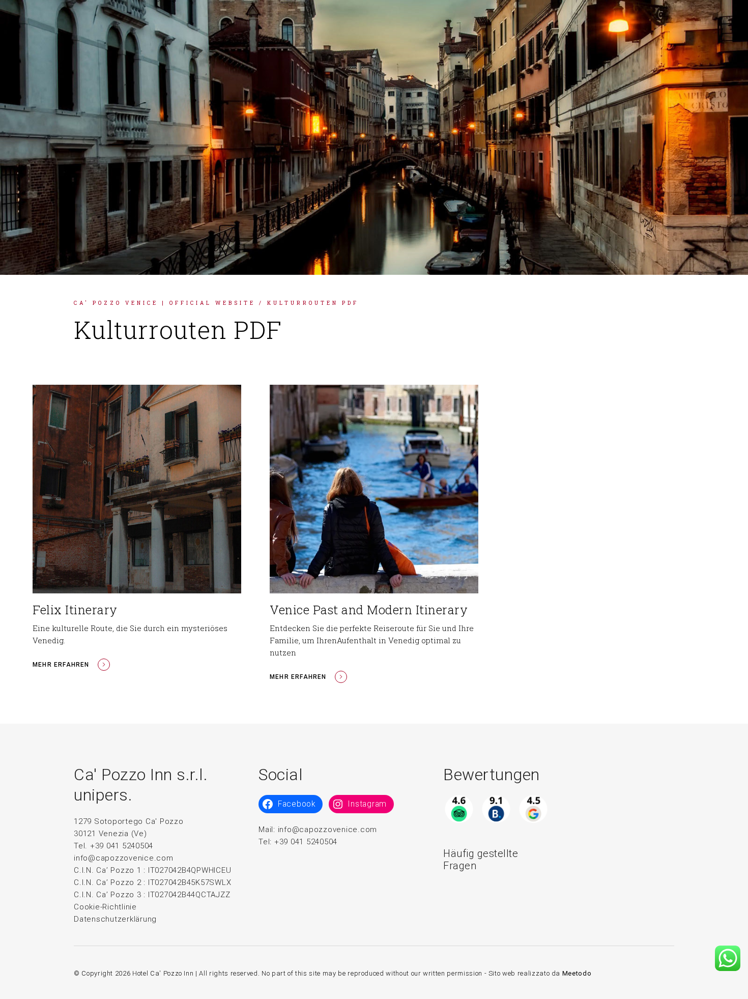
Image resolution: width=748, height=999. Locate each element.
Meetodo (577, 973)
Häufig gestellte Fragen (480, 859)
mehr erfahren (61, 664)
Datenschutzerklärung (115, 919)
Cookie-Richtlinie (105, 906)
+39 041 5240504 (305, 841)
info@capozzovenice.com (124, 858)
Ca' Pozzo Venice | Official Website (164, 303)
